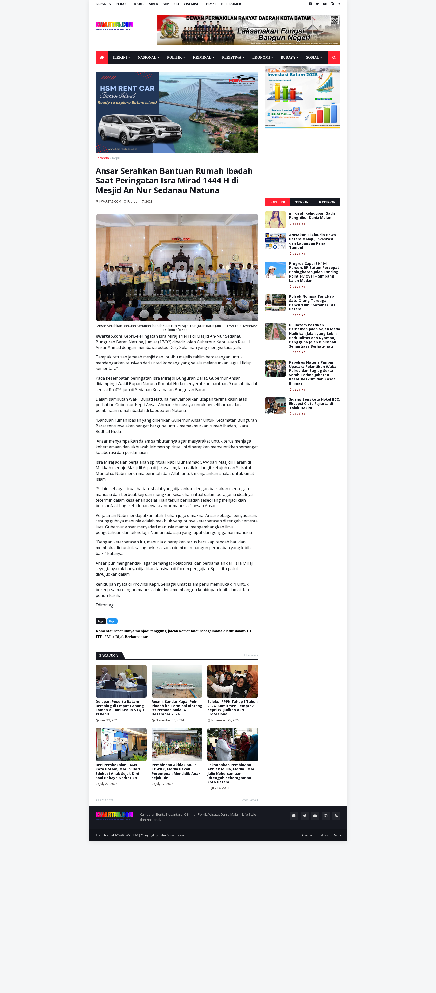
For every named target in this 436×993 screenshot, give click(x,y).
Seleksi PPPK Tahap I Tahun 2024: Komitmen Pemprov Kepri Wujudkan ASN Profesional (232, 708)
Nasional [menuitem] (147, 57)
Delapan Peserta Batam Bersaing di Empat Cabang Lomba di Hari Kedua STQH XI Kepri (120, 708)
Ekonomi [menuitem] (261, 57)
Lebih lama (248, 800)
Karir (139, 4)
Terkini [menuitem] (119, 57)
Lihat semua (251, 655)
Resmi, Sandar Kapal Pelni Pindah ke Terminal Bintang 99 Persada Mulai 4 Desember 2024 (177, 708)
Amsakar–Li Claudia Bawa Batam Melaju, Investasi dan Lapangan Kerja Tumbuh (312, 241)
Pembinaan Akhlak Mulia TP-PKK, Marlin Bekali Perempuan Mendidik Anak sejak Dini (176, 771)
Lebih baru (105, 800)
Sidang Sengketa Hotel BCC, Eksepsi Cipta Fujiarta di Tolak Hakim (314, 403)
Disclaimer (231, 4)
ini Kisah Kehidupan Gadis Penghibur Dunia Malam (312, 215)
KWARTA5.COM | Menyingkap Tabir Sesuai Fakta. (150, 835)
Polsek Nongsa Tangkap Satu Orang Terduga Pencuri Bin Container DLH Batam (312, 302)
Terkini (302, 202)
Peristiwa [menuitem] (231, 57)
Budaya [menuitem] (288, 57)
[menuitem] (102, 57)
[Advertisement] (302, 164)
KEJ (176, 4)
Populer (277, 202)
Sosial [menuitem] (312, 57)
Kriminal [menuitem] (202, 57)
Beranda (103, 4)
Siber (153, 4)
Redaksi (123, 4)
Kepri (116, 158)
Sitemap (209, 4)
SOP (166, 4)
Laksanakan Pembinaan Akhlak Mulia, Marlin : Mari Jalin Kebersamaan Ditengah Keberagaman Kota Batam (231, 773)
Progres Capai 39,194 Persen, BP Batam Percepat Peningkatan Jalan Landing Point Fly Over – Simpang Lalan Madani (314, 272)
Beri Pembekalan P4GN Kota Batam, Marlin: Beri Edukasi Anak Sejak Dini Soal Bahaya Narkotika (118, 771)
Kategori (328, 202)
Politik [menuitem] (174, 57)
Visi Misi (191, 4)
